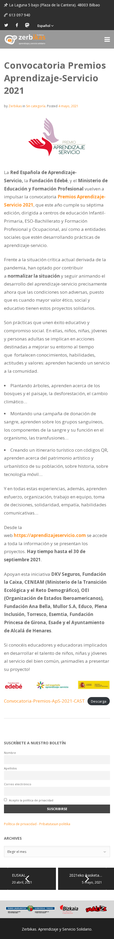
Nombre (10, 753)
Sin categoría (35, 106)
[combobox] (57, 851)
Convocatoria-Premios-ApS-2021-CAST (44, 701)
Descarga (98, 701)
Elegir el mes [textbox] (16, 851)
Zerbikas (15, 106)
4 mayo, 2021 (68, 106)
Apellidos (10, 768)
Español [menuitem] (43, 25)
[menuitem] (45, 25)
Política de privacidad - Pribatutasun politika (37, 824)
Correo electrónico (17, 784)
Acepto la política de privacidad (30, 800)
